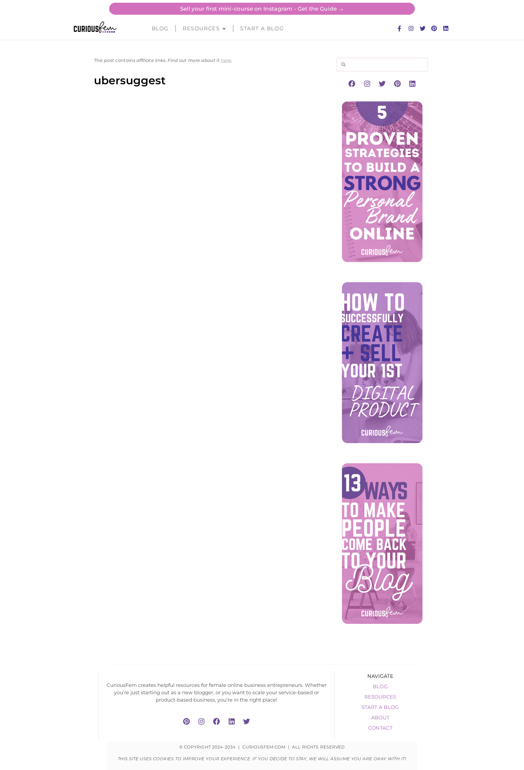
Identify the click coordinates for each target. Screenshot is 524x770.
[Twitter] (422, 28)
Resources (201, 28)
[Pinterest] (434, 28)
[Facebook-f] (399, 28)
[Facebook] (352, 84)
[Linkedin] (445, 28)
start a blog (262, 28)
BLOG (380, 687)
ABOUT (380, 718)
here (226, 60)
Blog (160, 28)
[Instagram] (411, 28)
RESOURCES (380, 697)
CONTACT (380, 728)
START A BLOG (380, 707)
